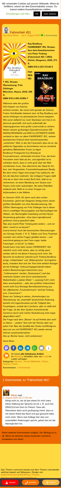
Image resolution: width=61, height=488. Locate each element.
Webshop (19, 356)
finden (52, 482)
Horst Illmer (13, 35)
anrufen (32, 482)
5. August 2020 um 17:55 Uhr (17, 397)
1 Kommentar (50, 35)
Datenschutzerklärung (25, 478)
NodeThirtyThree (9, 474)
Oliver (14, 395)
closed (11, 482)
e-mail (45, 356)
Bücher (18, 361)
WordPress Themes (29, 474)
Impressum (7, 478)
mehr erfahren (50, 14)
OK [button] (36, 14)
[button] (6, 348)
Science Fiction (10, 364)
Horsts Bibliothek (32, 361)
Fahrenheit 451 (20, 32)
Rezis (45, 361)
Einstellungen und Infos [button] (18, 13)
